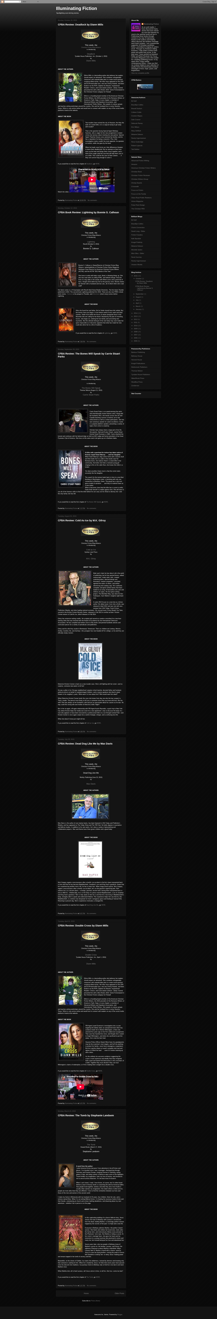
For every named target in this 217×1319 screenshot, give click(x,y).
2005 (136, 341)
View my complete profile (140, 73)
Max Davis (91, 784)
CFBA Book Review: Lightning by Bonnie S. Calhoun (88, 212)
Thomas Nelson (137, 371)
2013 (136, 316)
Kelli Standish (136, 238)
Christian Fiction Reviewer (140, 175)
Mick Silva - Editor (137, 253)
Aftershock (96, 294)
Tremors (69, 294)
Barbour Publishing (138, 352)
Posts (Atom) (95, 1301)
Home (86, 1293)
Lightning (91, 242)
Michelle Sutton (136, 250)
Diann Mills (91, 61)
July (137, 300)
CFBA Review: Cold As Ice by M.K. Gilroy (82, 520)
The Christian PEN (138, 209)
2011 (136, 322)
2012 (136, 319)
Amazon (134, 164)
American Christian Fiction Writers (143, 168)
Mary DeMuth (136, 131)
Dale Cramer (135, 119)
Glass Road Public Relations (141, 198)
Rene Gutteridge (137, 142)
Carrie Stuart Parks (91, 395)
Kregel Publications (138, 363)
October (139, 278)
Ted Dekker (135, 149)
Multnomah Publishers (139, 367)
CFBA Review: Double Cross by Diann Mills (83, 925)
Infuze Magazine (137, 201)
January (139, 309)
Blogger (119, 1314)
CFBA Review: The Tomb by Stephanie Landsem (86, 1115)
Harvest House (136, 360)
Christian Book (136, 172)
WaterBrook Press (137, 378)
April (137, 303)
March (138, 306)
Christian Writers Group (139, 179)
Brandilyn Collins (137, 105)
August (138, 297)
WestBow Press (137, 382)
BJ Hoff (134, 101)
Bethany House (136, 356)
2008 (136, 332)
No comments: (93, 200)
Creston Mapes (136, 116)
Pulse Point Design (138, 205)
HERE (97, 164)
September (140, 294)
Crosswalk (135, 186)
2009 (136, 329)
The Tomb (91, 1145)
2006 (136, 338)
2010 (136, 325)
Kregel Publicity (136, 242)
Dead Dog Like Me (92, 905)
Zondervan (135, 385)
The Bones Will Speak (91, 388)
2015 (136, 276)
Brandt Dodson (136, 108)
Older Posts (119, 1293)
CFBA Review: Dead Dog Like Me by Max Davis (85, 743)
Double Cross (91, 955)
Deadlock (91, 54)
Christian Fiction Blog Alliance (91, 47)
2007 (136, 335)
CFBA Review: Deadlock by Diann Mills (80, 24)
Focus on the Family (138, 194)
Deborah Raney (137, 123)
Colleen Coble (136, 112)
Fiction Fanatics (137, 235)
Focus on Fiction (137, 190)
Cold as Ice (91, 550)
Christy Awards (136, 183)
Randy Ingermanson (138, 138)
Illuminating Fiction (151, 24)
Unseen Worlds (136, 264)
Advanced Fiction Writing (140, 160)
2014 (136, 313)
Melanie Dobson (137, 134)
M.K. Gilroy (91, 559)
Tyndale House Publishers (140, 374)
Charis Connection (138, 227)
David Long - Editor (138, 231)
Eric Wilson (135, 127)
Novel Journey (136, 257)
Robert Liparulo (136, 145)
